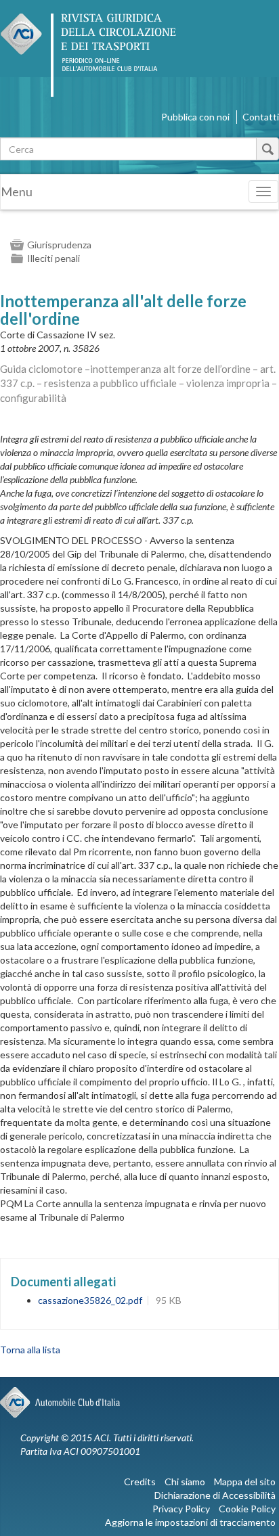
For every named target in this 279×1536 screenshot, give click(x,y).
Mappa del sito (245, 1481)
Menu (17, 191)
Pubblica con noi (195, 116)
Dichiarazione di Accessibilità (215, 1495)
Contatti (260, 116)
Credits (140, 1481)
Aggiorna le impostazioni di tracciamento (190, 1522)
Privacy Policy (181, 1508)
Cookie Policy (247, 1508)
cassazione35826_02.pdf (90, 1300)
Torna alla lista (30, 1349)
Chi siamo (185, 1481)
